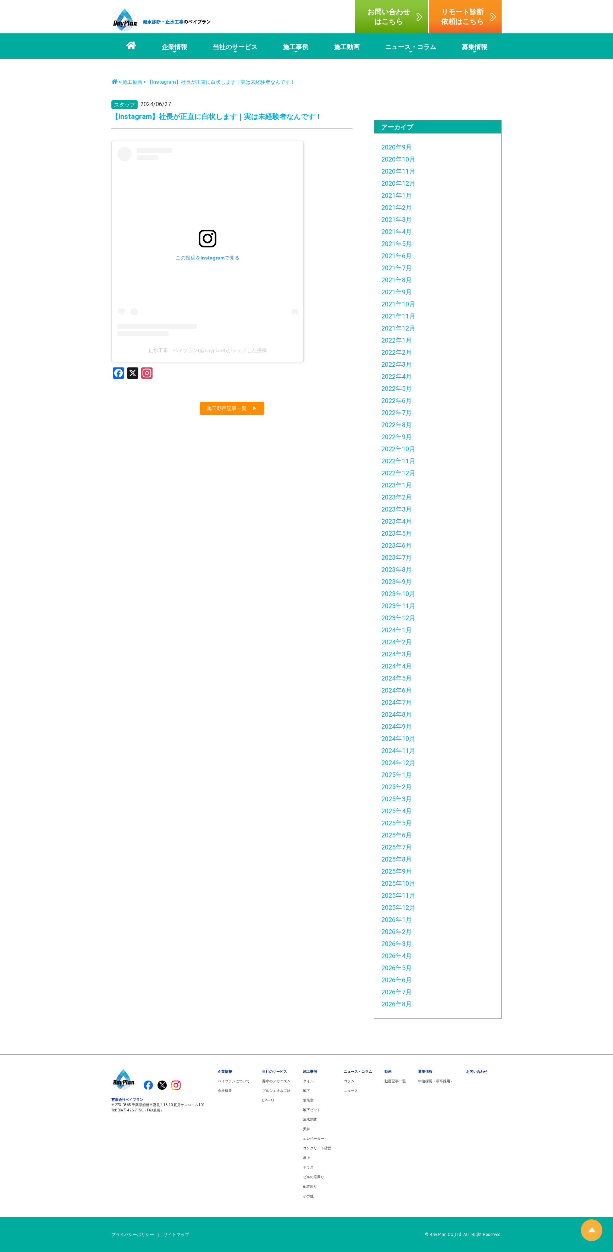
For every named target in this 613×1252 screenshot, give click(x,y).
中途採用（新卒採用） (436, 1081)
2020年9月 (396, 147)
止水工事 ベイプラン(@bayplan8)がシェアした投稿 (207, 350)
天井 (306, 1129)
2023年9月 (396, 581)
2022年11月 (398, 461)
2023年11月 (398, 605)
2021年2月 (396, 207)
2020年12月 (398, 183)
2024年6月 (396, 690)
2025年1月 (396, 774)
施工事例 (310, 1071)
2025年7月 (396, 847)
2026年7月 (396, 992)
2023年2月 (396, 497)
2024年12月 (398, 762)
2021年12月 (398, 328)
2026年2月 (396, 931)
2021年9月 (396, 292)
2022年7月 (396, 412)
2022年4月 (396, 376)
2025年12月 (398, 907)
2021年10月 (398, 304)
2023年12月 (398, 618)
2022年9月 (396, 437)
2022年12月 (398, 473)
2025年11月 (398, 895)
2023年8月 (396, 569)
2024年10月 (398, 738)
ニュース (351, 1091)
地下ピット (312, 1110)
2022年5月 (396, 388)
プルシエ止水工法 (276, 1091)
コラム (349, 1081)
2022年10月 (398, 449)
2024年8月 (396, 714)
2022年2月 (396, 352)
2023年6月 (396, 545)
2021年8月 (396, 280)
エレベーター (313, 1139)
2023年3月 (396, 509)
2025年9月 (396, 871)
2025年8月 (396, 859)
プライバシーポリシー (132, 1234)
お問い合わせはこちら (389, 16)
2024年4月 (396, 666)
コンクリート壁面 (317, 1148)
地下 (306, 1091)
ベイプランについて (234, 1081)
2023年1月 (396, 485)
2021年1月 (396, 195)
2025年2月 (396, 787)
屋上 (306, 1158)
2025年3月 (396, 799)
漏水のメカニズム (276, 1081)
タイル (308, 1081)
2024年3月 (396, 654)
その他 (308, 1196)
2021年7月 (396, 268)
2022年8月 (396, 424)
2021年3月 (396, 219)
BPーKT (268, 1100)
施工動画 (132, 82)
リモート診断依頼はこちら (462, 16)
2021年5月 (396, 243)
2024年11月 (398, 750)
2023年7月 (396, 557)
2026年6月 (396, 980)
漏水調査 (310, 1119)
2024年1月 (396, 630)
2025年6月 (396, 835)
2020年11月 (398, 171)
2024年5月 (396, 678)
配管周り (310, 1186)
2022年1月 (396, 340)
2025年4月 (396, 811)
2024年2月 (396, 642)
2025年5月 (396, 823)
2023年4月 (396, 521)
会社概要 (225, 1091)
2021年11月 (398, 316)
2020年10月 (398, 159)
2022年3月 (396, 364)
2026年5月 (396, 968)
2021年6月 (396, 255)
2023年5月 (396, 533)
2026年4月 (396, 955)
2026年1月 (396, 919)
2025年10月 (398, 883)
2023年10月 (398, 593)
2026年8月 (396, 1004)
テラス (308, 1167)
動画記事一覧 (395, 1081)
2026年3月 (396, 943)
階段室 (308, 1100)
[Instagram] (147, 374)
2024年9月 (396, 726)
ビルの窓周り (313, 1177)
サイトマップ (176, 1234)
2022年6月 (396, 400)
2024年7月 (396, 702)
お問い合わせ (476, 1071)
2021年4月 (396, 231)
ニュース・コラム (358, 1071)
